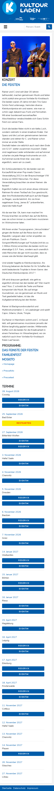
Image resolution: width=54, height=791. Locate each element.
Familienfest (11, 355)
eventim (24, 405)
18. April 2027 (9, 682)
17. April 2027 (9, 659)
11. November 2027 (12, 705)
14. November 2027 (12, 745)
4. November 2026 (11, 472)
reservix (23, 400)
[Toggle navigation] (5, 26)
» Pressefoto (8, 370)
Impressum (32, 788)
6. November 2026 (11, 511)
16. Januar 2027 (10, 597)
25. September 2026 (12, 414)
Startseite (6, 788)
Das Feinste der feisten (20, 350)
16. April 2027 (9, 637)
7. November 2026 (11, 534)
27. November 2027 (12, 773)
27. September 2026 (12, 432)
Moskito (8, 359)
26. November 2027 (12, 762)
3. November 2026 (11, 455)
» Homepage (8, 364)
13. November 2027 (12, 733)
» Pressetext (8, 377)
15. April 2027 (9, 620)
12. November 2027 (12, 722)
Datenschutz (19, 788)
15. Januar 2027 (10, 574)
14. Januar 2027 (10, 551)
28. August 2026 (10, 391)
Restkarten (24, 423)
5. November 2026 (11, 489)
